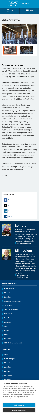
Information (8, 375)
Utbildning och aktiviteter (12, 301)
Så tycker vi (8, 305)
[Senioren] (6, 230)
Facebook (11, 200)
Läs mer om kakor (15, 399)
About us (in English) (11, 309)
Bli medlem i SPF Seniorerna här (23, 276)
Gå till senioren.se (24, 243)
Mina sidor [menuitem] (7, 322)
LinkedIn (10, 211)
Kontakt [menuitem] (7, 318)
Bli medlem (8, 293)
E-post (10, 216)
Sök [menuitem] (12, 10)
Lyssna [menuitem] (6, 330)
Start (6, 354)
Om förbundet (9, 289)
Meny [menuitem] (31, 10)
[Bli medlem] (6, 254)
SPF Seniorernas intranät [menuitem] (13, 343)
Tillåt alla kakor (19, 405)
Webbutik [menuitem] (7, 339)
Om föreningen (9, 359)
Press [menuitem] (6, 334)
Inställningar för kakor (19, 410)
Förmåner (7, 297)
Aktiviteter (7, 371)
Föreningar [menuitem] (8, 314)
